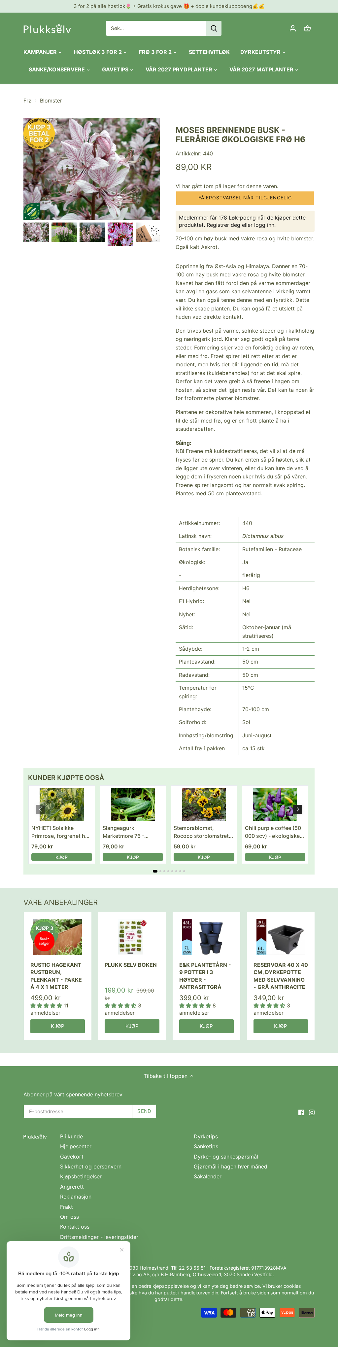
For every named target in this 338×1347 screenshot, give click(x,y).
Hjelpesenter (75, 1146)
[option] (36, 232)
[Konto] (293, 28)
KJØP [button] (61, 857)
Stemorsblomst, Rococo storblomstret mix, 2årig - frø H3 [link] (201, 832)
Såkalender (207, 1176)
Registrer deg (223, 225)
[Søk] (213, 28)
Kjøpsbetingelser (81, 1176)
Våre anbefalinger (60, 902)
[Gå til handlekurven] (307, 28)
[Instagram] (312, 1112)
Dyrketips (206, 1136)
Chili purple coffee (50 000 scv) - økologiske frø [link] (273, 832)
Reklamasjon (75, 1196)
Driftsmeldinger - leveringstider (99, 1237)
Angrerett (72, 1186)
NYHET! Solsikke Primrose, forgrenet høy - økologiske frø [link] (61, 832)
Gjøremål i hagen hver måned (230, 1166)
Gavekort (72, 1156)
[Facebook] (301, 1112)
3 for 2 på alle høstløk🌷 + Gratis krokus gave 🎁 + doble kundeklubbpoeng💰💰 (169, 6)
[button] (245, 198)
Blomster (51, 100)
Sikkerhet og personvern (90, 1166)
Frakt (66, 1207)
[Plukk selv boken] (132, 937)
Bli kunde (71, 1136)
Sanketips (206, 1146)
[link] (61, 804)
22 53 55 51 (192, 1268)
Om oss (69, 1216)
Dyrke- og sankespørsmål (226, 1156)
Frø (27, 100)
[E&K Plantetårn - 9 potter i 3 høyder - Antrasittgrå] (206, 937)
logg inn (264, 225)
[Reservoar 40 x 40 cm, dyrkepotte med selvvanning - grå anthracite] (281, 937)
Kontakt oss (74, 1226)
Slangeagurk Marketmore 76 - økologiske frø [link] (123, 832)
